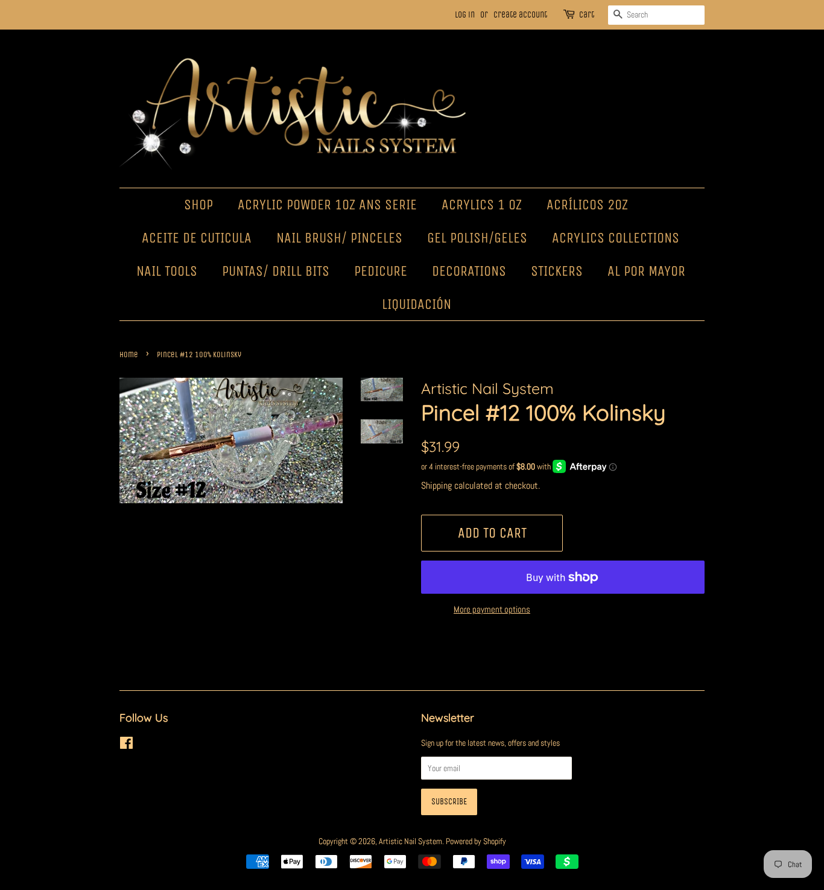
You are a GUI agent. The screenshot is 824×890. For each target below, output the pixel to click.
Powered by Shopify (476, 841)
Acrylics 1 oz (482, 204)
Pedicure (380, 270)
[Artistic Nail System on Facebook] (126, 745)
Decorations (469, 270)
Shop (198, 204)
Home (128, 354)
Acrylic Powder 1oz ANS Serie (327, 204)
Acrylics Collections (615, 237)
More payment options (492, 609)
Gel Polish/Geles (477, 237)
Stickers (557, 270)
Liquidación (416, 304)
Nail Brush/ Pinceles (339, 237)
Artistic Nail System (410, 841)
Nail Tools (166, 270)
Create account (520, 15)
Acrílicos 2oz (587, 204)
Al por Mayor (646, 270)
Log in (465, 15)
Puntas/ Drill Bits (275, 270)
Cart (586, 15)
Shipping (436, 485)
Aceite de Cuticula (197, 237)
